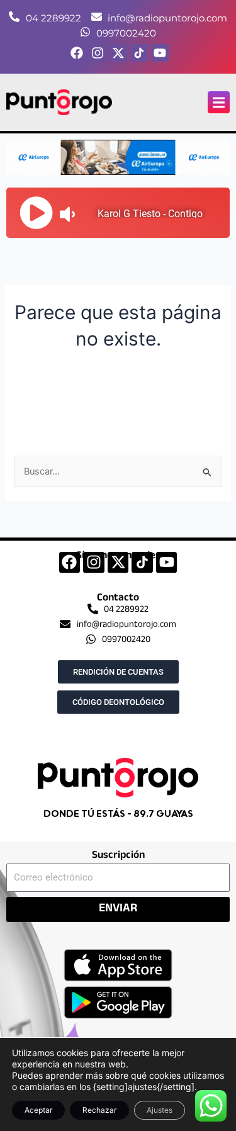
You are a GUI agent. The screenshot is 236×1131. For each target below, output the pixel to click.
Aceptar (38, 1110)
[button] (219, 102)
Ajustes (159, 1110)
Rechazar (99, 1110)
